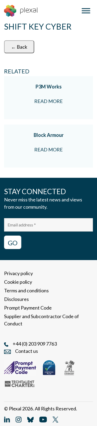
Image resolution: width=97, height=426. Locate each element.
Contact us (26, 351)
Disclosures (16, 299)
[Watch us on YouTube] (43, 419)
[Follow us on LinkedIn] (7, 419)
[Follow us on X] (55, 419)
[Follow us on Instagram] (19, 419)
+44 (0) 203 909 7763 (35, 344)
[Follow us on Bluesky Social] (30, 419)
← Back (19, 47)
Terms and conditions (26, 290)
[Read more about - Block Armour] (48, 146)
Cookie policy (18, 282)
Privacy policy (18, 273)
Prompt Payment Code (28, 308)
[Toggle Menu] (86, 10)
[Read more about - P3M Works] (48, 97)
